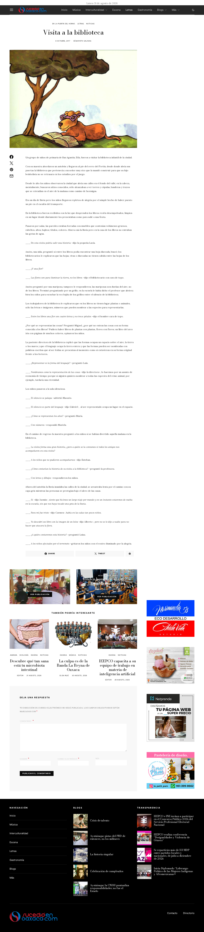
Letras (129, 9)
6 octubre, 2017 (62, 41)
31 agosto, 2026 (33, 675)
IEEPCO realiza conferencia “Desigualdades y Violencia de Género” (172, 837)
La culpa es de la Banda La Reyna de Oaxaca (73, 665)
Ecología (24, 655)
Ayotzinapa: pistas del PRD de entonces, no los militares (107, 837)
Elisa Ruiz (64, 675)
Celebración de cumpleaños (106, 871)
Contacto (172, 913)
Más (174, 9)
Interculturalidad (95, 9)
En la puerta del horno (63, 24)
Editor (49, 587)
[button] (193, 10)
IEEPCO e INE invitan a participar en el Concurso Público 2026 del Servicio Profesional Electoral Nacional (174, 820)
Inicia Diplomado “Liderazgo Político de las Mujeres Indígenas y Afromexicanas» (173, 871)
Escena (116, 9)
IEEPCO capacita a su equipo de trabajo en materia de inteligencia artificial (117, 667)
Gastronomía (145, 9)
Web (97, 758)
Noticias (90, 24)
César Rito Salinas (82, 41)
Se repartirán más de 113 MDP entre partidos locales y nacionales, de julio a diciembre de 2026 (172, 854)
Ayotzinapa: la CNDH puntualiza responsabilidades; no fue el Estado (109, 888)
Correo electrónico (68, 758)
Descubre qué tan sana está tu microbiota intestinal (29, 665)
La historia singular (101, 854)
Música (76, 9)
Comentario (26, 721)
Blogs (160, 9)
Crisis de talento (99, 820)
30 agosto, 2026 (79, 675)
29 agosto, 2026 (122, 680)
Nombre (24, 758)
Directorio (188, 913)
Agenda (13, 655)
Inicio (64, 9)
